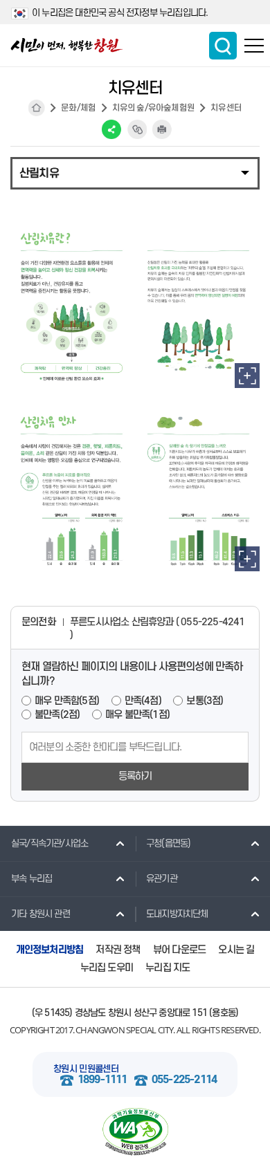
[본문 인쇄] (162, 129)
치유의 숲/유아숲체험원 (153, 108)
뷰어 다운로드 (179, 950)
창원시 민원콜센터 (85, 1068)
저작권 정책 (118, 950)
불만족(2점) (57, 715)
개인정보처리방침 (50, 950)
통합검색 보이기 (223, 45)
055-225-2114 (184, 1080)
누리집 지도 (167, 968)
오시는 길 (236, 950)
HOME (36, 108)
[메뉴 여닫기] (135, 172)
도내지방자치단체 (177, 914)
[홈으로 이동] (66, 45)
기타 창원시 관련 (40, 914)
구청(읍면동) (168, 843)
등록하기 (135, 776)
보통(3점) (204, 701)
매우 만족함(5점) (67, 701)
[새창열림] (135, 1132)
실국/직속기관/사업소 (49, 843)
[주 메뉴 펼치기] (254, 45)
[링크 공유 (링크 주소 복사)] (137, 129)
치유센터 (226, 108)
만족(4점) (143, 701)
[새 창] (247, 375)
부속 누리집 (31, 879)
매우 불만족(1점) (137, 715)
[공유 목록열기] (111, 129)
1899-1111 (102, 1080)
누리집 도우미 (106, 968)
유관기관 (161, 879)
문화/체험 (78, 108)
